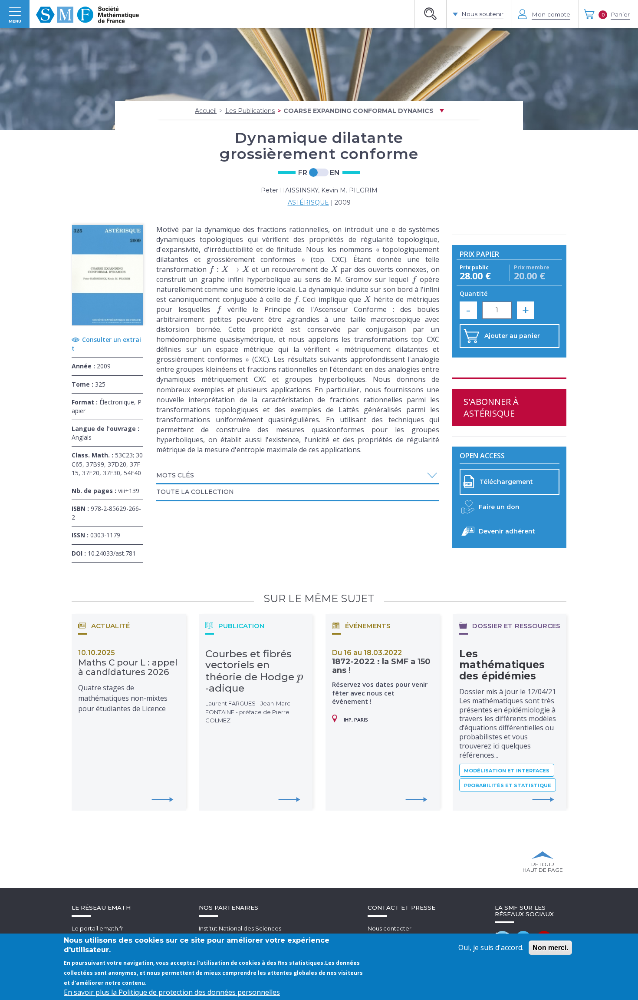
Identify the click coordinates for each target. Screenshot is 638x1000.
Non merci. (550, 947)
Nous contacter (389, 928)
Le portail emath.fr (97, 928)
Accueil (206, 111)
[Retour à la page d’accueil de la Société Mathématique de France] (87, 14)
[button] (297, 475)
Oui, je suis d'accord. (490, 947)
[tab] (297, 476)
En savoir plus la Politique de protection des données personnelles (172, 992)
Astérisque (308, 202)
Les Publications (250, 111)
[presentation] (229, 269)
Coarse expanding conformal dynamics (358, 111)
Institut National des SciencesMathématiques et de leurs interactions (254, 932)
